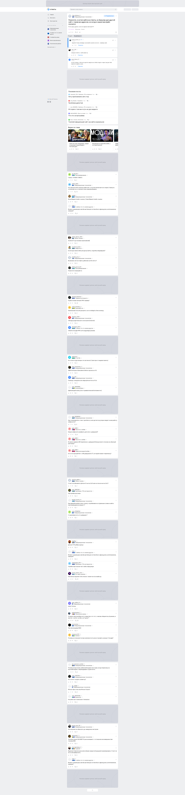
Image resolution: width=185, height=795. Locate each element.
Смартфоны (80, 100)
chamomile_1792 (74, 94)
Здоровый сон (79, 308)
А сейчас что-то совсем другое (84, 207)
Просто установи (81, 113)
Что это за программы (76, 115)
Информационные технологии (83, 17)
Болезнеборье (79, 388)
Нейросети (78, 248)
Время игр (78, 697)
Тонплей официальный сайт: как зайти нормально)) (86, 122)
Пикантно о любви (80, 429)
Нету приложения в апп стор (78, 97)
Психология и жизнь (80, 614)
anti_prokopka (73, 100)
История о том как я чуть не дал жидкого (83, 109)
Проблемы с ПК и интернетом (85, 94)
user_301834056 (73, 107)
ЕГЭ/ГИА (77, 358)
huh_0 (71, 119)
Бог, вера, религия (80, 574)
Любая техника (78, 238)
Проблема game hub (75, 103)
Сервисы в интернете (81, 298)
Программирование (80, 175)
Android (77, 635)
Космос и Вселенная (78, 119)
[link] (79, 140)
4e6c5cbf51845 (73, 113)
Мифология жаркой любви (82, 451)
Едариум (77, 748)
